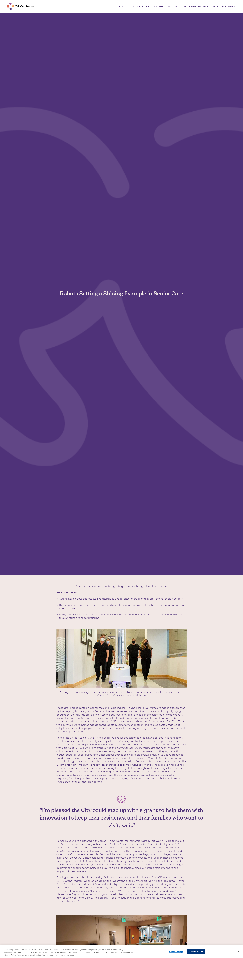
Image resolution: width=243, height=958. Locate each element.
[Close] (238, 951)
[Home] (20, 6)
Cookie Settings (176, 951)
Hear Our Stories (196, 6)
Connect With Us (166, 6)
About (123, 6)
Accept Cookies (196, 951)
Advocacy (140, 6)
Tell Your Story (224, 6)
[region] (121, 951)
